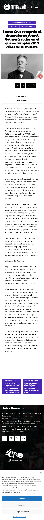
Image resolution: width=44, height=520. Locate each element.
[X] (23, 85)
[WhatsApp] (33, 85)
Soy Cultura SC (28, 26)
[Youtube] (23, 438)
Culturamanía (22, 97)
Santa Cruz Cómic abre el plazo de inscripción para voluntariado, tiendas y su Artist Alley (31, 387)
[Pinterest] (28, 85)
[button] (40, 473)
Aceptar (22, 499)
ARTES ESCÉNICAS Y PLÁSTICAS (22, 23)
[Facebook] (17, 85)
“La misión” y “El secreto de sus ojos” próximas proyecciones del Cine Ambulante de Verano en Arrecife (12, 387)
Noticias (13, 26)
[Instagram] (11, 438)
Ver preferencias (22, 511)
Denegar (22, 505)
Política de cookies (19, 517)
